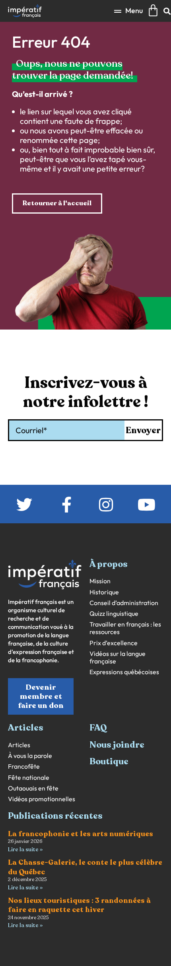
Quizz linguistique (113, 613)
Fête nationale (28, 777)
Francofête (24, 766)
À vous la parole (30, 756)
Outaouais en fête (33, 788)
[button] (128, 11)
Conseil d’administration (123, 603)
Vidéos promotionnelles (41, 799)
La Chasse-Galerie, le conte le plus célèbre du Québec (85, 867)
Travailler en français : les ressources (125, 628)
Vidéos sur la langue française (117, 657)
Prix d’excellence (113, 643)
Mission (100, 581)
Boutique (108, 761)
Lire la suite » (25, 849)
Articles (19, 745)
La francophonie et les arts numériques (80, 834)
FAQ (98, 728)
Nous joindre (116, 745)
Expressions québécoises (124, 672)
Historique (104, 592)
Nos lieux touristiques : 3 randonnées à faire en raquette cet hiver (79, 905)
